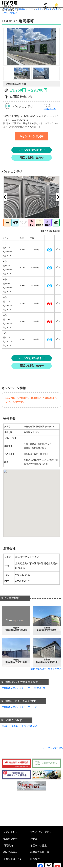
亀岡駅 (15, 726)
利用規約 (8, 845)
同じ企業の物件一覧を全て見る (46, 669)
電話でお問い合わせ (31, 157)
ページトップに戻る (53, 748)
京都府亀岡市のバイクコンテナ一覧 (19, 707)
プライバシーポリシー (42, 832)
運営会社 (35, 858)
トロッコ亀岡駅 (29, 726)
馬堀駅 (5, 726)
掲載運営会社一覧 (39, 852)
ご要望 (33, 839)
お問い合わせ (10, 832)
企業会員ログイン (12, 858)
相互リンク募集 (38, 845)
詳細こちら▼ (50, 109)
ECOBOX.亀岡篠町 (9, 13)
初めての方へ (10, 852)
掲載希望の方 (10, 839)
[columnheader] (10, 238)
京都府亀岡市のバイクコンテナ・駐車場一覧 (23, 688)
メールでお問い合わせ (31, 150)
